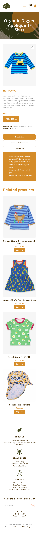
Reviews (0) (19, 149)
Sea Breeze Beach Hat (19, 405)
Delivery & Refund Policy (19, 464)
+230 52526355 (22, 487)
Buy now (11, 118)
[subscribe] (32, 505)
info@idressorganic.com (22, 489)
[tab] (19, 137)
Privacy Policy (19, 462)
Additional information (19, 143)
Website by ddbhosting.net (23, 527)
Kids (13, 126)
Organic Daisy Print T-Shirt (19, 357)
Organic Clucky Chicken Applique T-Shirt (19, 242)
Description (19, 137)
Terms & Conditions (19, 466)
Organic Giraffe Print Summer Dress (19, 300)
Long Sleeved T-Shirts (24, 126)
